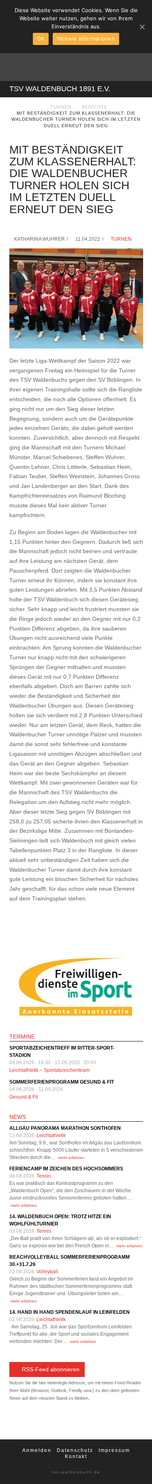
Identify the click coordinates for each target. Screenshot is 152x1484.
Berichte (94, 107)
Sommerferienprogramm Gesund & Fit (61, 1082)
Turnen (60, 107)
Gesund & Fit (23, 1097)
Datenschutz (75, 1450)
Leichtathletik (51, 1135)
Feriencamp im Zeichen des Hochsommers (66, 1169)
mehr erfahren (71, 1157)
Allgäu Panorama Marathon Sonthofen (65, 1128)
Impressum (114, 1450)
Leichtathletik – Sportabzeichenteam (49, 1070)
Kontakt (76, 1456)
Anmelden (36, 1450)
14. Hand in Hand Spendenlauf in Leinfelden (69, 1312)
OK (41, 38)
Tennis (43, 1176)
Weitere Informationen (86, 38)
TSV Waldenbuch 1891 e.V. (59, 88)
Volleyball (47, 1271)
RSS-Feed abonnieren (50, 1369)
